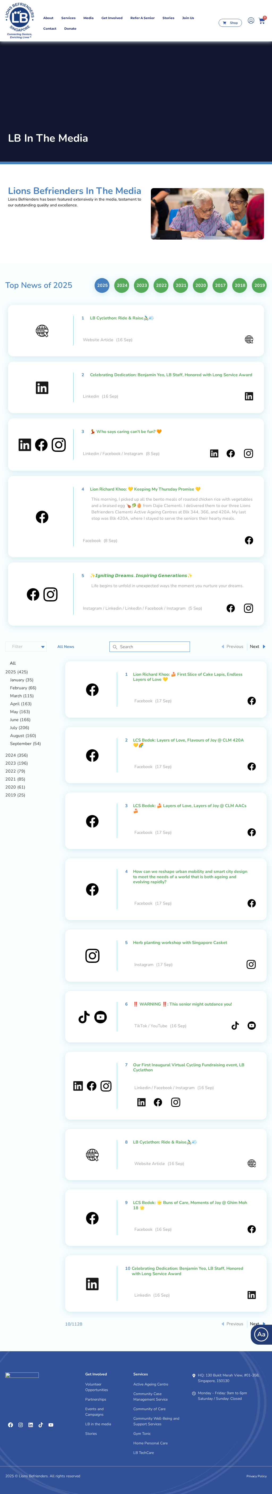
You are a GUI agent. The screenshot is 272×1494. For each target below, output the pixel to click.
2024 (122, 285)
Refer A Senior (142, 18)
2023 (142, 285)
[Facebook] (10, 1425)
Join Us (188, 18)
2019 (259, 285)
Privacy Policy (256, 1476)
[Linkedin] (31, 1425)
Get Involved (111, 18)
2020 (201, 285)
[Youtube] (51, 1425)
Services (68, 18)
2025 (102, 285)
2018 (240, 285)
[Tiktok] (41, 1425)
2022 (161, 285)
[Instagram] (20, 1425)
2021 (181, 285)
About (48, 18)
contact (49, 29)
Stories (168, 18)
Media (88, 18)
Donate (70, 29)
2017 (220, 285)
